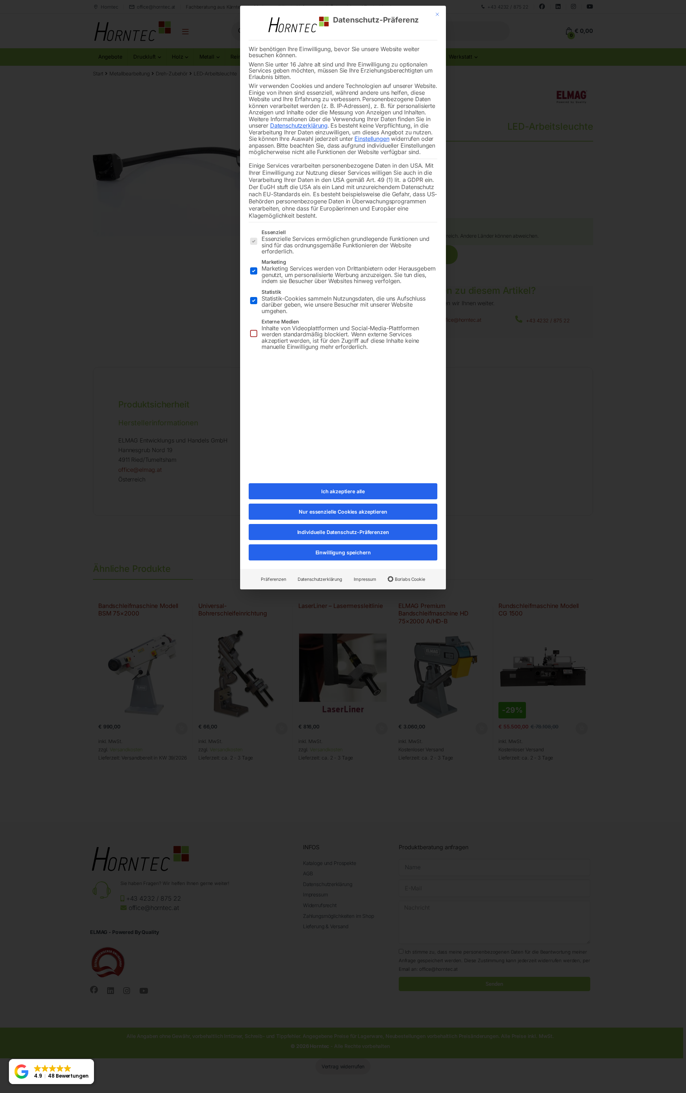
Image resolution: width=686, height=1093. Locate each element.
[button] (51, 1071)
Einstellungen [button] (371, 138)
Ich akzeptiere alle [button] (343, 491)
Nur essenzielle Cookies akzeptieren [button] (343, 512)
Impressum (365, 579)
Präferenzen (273, 579)
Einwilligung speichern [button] (343, 552)
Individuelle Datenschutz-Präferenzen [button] (343, 532)
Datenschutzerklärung (299, 125)
